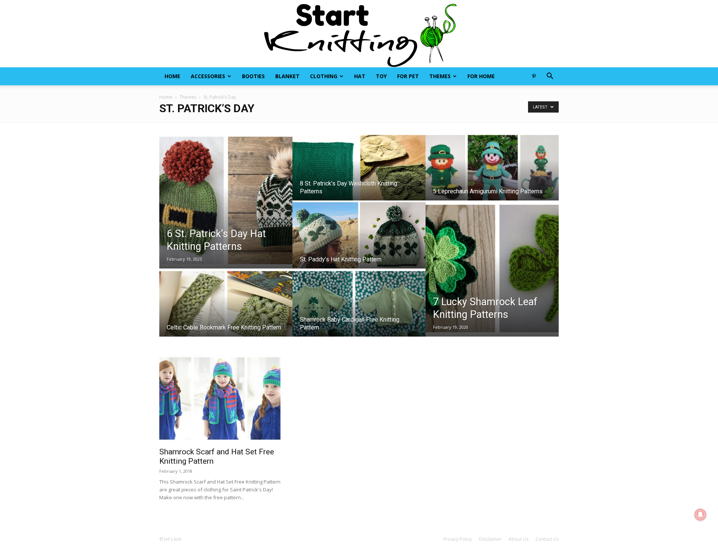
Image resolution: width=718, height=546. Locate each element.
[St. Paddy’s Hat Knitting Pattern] (359, 241)
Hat (359, 76)
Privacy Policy (458, 539)
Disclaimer (490, 539)
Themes (440, 76)
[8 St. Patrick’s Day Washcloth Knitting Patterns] (359, 173)
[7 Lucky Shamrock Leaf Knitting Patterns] (492, 268)
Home (172, 76)
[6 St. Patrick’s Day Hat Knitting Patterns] (225, 200)
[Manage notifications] (700, 515)
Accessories (208, 76)
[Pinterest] (533, 76)
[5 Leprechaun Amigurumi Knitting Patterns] (492, 173)
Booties (253, 76)
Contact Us (547, 539)
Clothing (323, 76)
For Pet (408, 76)
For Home (481, 76)
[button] (550, 76)
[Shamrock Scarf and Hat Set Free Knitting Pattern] (219, 398)
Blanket (287, 76)
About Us (518, 539)
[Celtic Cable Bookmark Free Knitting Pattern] (225, 310)
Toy (381, 76)
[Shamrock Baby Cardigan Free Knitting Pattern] (359, 310)
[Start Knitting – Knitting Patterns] (359, 33)
